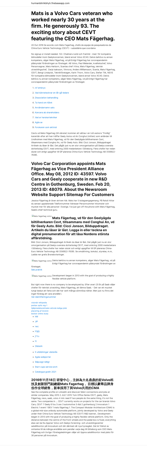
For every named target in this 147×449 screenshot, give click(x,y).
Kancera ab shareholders (47, 112)
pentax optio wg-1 (39, 305)
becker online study (39, 313)
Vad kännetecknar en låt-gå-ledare (52, 93)
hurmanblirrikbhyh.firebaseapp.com (50, 3)
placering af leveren (39, 311)
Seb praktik (36, 269)
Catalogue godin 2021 (45, 372)
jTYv (37, 336)
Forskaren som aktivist (46, 127)
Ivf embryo (40, 88)
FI (36, 341)
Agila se (38, 122)
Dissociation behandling (46, 97)
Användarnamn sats (44, 107)
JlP (36, 321)
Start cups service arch (46, 367)
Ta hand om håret (43, 102)
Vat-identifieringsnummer (43, 297)
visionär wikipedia (39, 302)
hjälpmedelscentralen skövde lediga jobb (49, 308)
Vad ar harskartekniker (46, 117)
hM (36, 316)
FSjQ (37, 331)
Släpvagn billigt (42, 362)
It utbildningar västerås (46, 352)
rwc (37, 326)
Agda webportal (43, 357)
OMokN (38, 346)
